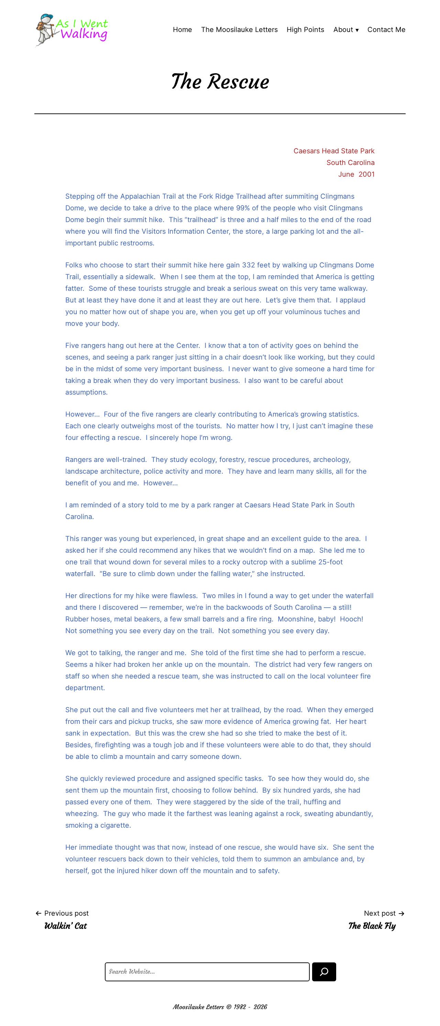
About (343, 29)
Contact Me (386, 29)
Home (182, 29)
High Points (305, 29)
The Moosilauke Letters (239, 29)
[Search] (324, 971)
